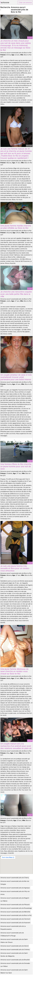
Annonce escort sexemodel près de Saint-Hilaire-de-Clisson (14, 940)
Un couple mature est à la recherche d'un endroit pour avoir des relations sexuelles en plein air (16, 746)
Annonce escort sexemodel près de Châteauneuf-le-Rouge (12, 934)
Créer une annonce (25, 2)
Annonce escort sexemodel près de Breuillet (15, 960)
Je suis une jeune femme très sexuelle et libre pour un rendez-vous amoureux (15, 568)
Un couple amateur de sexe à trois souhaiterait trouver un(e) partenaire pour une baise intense (16, 377)
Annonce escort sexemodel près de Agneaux (15, 888)
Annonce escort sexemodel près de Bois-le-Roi (16, 915)
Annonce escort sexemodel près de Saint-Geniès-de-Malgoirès (14, 954)
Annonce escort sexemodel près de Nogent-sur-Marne (15, 899)
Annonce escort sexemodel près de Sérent (15, 946)
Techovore (4, 2)
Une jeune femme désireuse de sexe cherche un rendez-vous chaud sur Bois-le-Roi (14, 671)
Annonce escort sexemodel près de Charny (15, 877)
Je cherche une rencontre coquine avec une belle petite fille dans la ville (16, 294)
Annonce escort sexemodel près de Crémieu (15, 949)
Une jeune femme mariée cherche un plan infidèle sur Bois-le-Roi (15, 226)
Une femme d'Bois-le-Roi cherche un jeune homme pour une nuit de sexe (15, 466)
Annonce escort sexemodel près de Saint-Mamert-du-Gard (14, 971)
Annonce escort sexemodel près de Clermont (15, 919)
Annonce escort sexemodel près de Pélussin (15, 904)
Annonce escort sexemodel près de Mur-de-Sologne (15, 882)
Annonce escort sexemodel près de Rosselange (16, 908)
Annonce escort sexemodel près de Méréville (15, 912)
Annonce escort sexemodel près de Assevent (15, 922)
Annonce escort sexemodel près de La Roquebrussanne (13, 927)
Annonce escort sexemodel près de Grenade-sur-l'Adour (15, 964)
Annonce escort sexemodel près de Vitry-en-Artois (15, 892)
